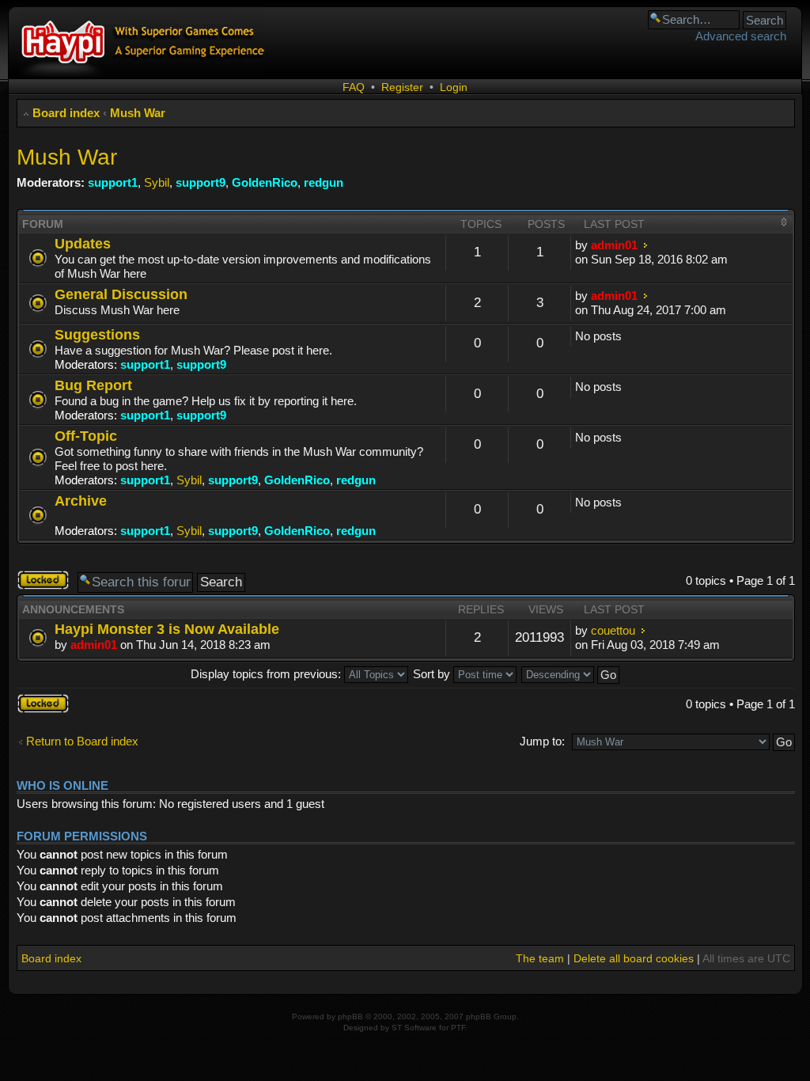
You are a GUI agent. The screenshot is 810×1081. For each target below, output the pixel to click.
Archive (81, 500)
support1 (113, 182)
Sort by (433, 674)
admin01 (614, 245)
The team (540, 958)
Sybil (156, 182)
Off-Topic (86, 435)
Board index (66, 112)
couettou (613, 630)
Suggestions (97, 334)
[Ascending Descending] (571, 674)
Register (402, 87)
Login (453, 87)
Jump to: (542, 741)
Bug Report (93, 385)
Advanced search (740, 36)
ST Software (414, 1027)
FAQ (354, 87)
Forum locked (34, 580)
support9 (200, 182)
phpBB (350, 1016)
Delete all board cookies (633, 958)
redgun (323, 182)
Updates (83, 243)
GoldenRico (264, 182)
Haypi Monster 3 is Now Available (167, 628)
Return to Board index (82, 741)
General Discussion (121, 294)
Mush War (137, 112)
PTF (458, 1027)
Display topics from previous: (267, 674)
